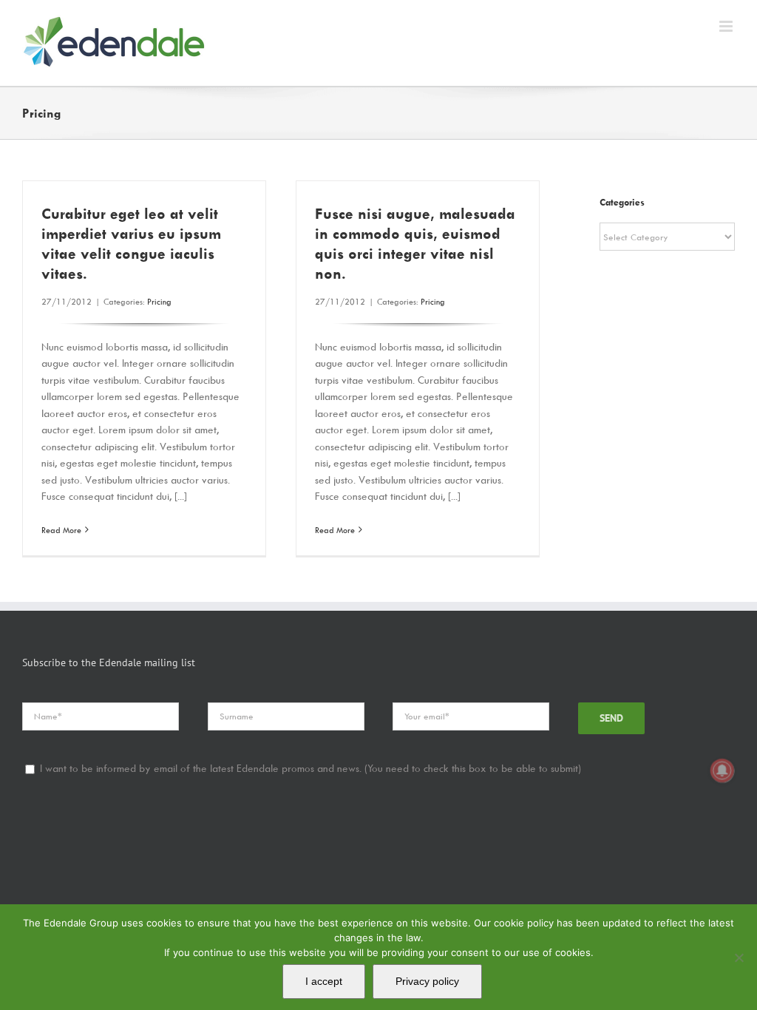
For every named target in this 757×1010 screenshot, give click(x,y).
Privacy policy (427, 981)
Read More (61, 529)
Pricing (159, 301)
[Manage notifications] (722, 770)
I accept (323, 981)
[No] (738, 957)
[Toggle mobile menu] (727, 26)
